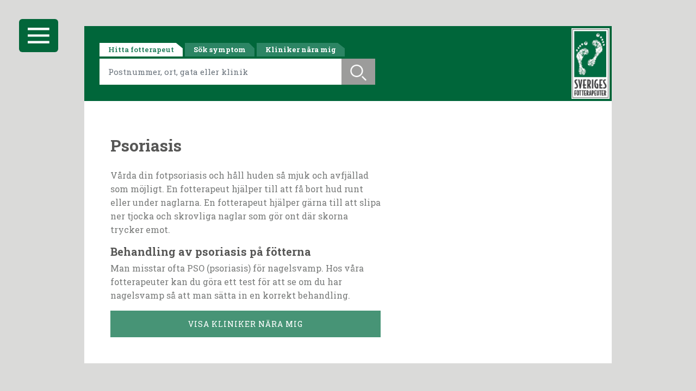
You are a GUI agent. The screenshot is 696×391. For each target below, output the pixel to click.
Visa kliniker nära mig (245, 324)
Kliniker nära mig (300, 49)
